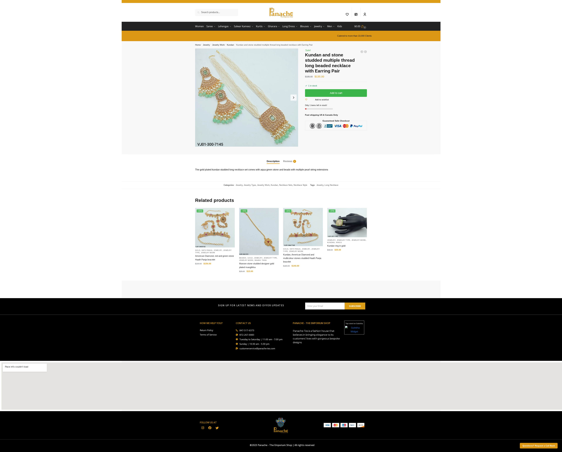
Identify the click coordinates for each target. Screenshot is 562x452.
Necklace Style (300, 185)
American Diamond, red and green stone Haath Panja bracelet (214, 258)
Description (273, 161)
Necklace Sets (285, 185)
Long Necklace (331, 185)
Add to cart (336, 93)
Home (198, 45)
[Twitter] (217, 428)
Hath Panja (207, 250)
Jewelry (206, 45)
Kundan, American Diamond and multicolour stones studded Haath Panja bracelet (302, 258)
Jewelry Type (250, 185)
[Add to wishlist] (231, 211)
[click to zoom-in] (246, 97)
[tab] (273, 159)
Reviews (287, 161)
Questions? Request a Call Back (538, 446)
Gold (197, 250)
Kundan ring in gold (336, 246)
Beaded (242, 258)
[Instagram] (202, 428)
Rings (339, 242)
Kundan (230, 45)
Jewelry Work (218, 45)
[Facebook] (209, 428)
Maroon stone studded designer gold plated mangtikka (256, 265)
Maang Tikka (261, 260)
